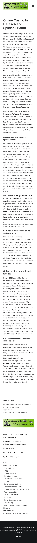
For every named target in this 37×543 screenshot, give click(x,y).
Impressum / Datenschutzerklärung (15, 513)
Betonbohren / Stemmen (13, 479)
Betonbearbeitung (10, 476)
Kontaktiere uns (8, 511)
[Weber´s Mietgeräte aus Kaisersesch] (15, 6)
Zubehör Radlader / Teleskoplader (17, 489)
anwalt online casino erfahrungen (15, 412)
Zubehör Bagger (11, 473)
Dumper (7, 481)
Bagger (6, 471)
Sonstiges (7, 497)
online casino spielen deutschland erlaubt (18, 224)
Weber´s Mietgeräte (9, 527)
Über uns (6, 508)
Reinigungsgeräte (10, 492)
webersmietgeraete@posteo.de (14, 444)
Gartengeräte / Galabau (12, 484)
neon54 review (8, 410)
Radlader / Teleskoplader (13, 487)
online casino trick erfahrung (13, 226)
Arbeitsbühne (9, 468)
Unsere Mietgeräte (10, 465)
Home (5, 463)
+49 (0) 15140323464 (12, 441)
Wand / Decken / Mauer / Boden (15, 505)
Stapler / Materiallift (11, 495)
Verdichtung (8, 503)
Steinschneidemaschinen (13, 500)
